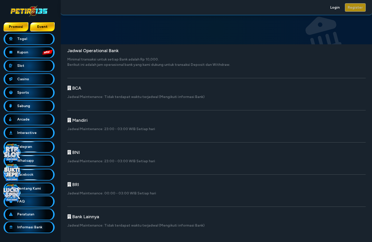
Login (335, 7)
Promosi (16, 27)
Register (355, 7)
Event (42, 27)
